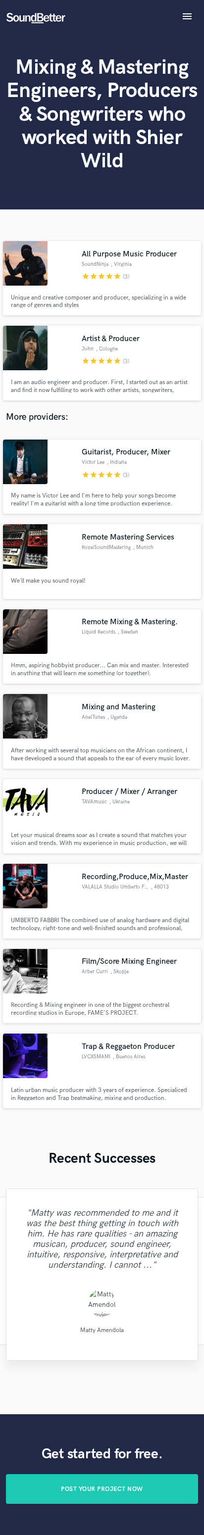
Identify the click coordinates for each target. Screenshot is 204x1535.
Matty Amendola (102, 1330)
